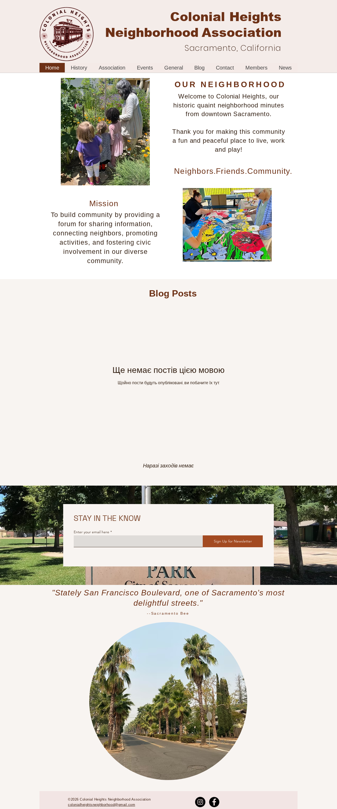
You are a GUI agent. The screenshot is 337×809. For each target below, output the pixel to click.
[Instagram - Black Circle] (200, 802)
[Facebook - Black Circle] (214, 802)
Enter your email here (91, 532)
